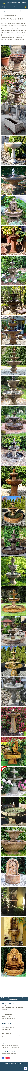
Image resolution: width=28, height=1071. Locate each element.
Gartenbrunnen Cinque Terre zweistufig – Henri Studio (13, 386)
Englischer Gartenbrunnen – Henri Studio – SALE (13, 777)
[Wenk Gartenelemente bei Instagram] (8, 1058)
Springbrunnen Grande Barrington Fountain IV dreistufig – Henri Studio (14, 325)
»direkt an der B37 (15, 1047)
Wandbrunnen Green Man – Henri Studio (13, 928)
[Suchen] (25, 7)
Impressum (9, 1067)
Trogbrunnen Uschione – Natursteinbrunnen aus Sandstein (13, 115)
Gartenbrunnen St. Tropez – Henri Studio (13, 807)
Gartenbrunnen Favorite (14, 56)
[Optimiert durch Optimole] (25, 1068)
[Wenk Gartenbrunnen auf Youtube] (6, 1058)
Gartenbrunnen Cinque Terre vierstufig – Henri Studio (13, 626)
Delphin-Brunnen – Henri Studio (13, 746)
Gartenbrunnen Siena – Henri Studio (14, 296)
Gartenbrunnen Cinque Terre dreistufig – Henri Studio (13, 566)
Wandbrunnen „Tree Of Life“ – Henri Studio (14, 867)
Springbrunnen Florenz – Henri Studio (13, 476)
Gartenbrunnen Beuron (14, 236)
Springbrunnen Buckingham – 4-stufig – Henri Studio (14, 356)
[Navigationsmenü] (2, 7)
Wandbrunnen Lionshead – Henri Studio (14, 957)
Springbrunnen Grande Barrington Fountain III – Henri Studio (14, 595)
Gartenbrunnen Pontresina (14, 176)
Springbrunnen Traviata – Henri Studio (13, 85)
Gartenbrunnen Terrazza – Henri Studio (14, 836)
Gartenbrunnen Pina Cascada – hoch (14, 687)
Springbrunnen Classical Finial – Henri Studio (14, 656)
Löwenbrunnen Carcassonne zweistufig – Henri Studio (13, 266)
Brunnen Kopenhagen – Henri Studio (14, 716)
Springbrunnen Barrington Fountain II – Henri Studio (13, 506)
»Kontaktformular (5, 1036)
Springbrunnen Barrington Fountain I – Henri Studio (13, 416)
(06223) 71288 (7, 11)
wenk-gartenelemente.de (17, 1063)
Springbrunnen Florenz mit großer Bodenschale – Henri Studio (13, 536)
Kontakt (23, 11)
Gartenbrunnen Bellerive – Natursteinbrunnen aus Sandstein (14, 146)
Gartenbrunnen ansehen (13, 63)
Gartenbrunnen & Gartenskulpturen (14, 6)
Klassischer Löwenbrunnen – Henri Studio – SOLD (13, 205)
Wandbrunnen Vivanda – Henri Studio (14, 897)
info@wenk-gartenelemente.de (8, 1018)
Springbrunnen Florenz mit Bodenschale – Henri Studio (13, 446)
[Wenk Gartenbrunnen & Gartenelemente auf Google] (3, 1058)
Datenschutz (18, 1067)
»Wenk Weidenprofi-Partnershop (9, 1053)
